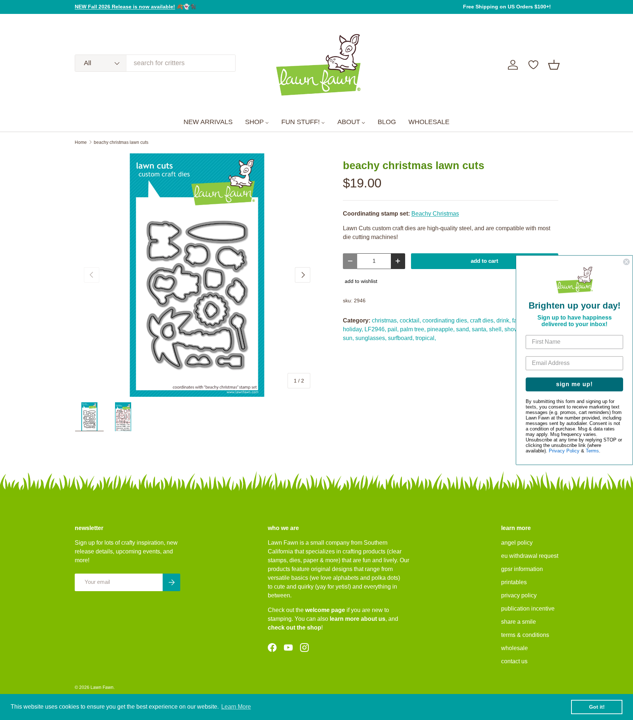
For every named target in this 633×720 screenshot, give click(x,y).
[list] (197, 275)
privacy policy (519, 595)
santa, (480, 329)
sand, (463, 329)
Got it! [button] (597, 707)
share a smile (518, 622)
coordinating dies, (445, 320)
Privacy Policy (564, 451)
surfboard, (401, 338)
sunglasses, (370, 338)
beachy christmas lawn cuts (121, 142)
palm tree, (413, 329)
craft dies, (482, 320)
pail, (393, 329)
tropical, (425, 338)
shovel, (513, 329)
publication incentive (528, 608)
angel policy (517, 543)
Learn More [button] (236, 707)
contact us (514, 661)
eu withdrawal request (529, 556)
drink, (503, 320)
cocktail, (410, 320)
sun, (348, 338)
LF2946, (375, 329)
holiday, (353, 329)
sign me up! (574, 384)
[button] (554, 65)
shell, (496, 329)
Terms (592, 451)
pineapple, (441, 329)
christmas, (385, 320)
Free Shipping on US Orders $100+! (507, 7)
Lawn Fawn (102, 687)
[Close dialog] (626, 261)
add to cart (484, 261)
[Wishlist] (533, 65)
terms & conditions (525, 635)
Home (81, 142)
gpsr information (522, 569)
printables (514, 582)
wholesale (514, 648)
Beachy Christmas (435, 213)
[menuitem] (208, 122)
